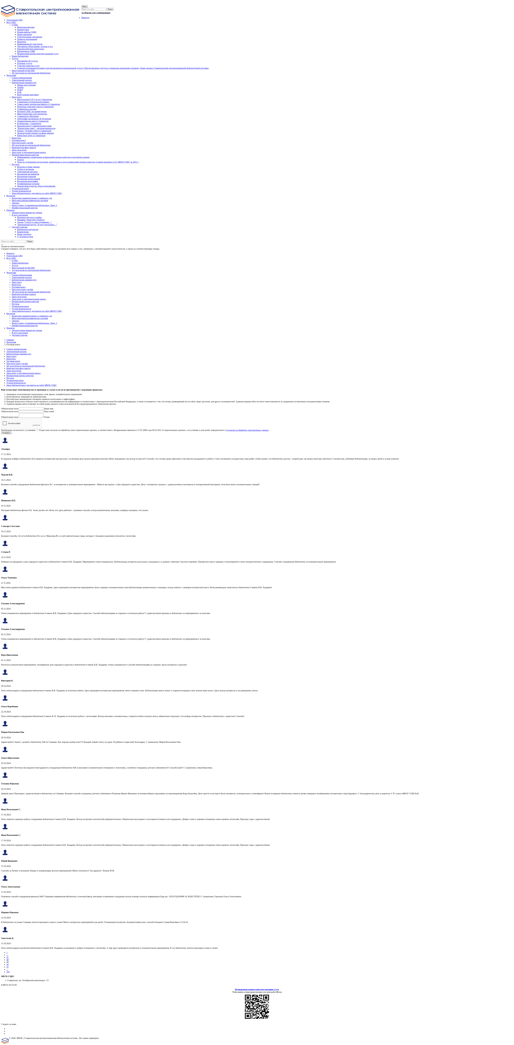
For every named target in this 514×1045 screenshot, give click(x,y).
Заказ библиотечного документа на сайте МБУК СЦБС (37, 311)
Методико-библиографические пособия (30, 318)
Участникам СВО (14, 256)
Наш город (17, 282)
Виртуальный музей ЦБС (23, 268)
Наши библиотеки (20, 263)
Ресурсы (15, 304)
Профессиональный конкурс (25, 325)
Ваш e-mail (49, 411)
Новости (10, 253)
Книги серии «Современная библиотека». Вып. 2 (34, 323)
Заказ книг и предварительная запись (29, 299)
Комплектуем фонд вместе (24, 294)
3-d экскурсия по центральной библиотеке (31, 270)
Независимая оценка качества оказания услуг (257, 989)
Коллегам (10, 313)
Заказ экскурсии (19, 297)
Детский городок (19, 335)
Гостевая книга (19, 287)
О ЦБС (15, 260)
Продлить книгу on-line (22, 289)
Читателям (11, 272)
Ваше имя (48, 408)
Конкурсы (16, 285)
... (7, 955)
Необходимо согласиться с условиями (18, 430)
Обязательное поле (9, 408)
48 (7, 960)
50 (7, 964)
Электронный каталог (22, 277)
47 (7, 957)
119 (8, 972)
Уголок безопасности (21, 309)
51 (7, 967)
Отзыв (47, 417)
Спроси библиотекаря (22, 275)
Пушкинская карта (20, 306)
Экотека (15, 321)
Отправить (6, 433)
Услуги (15, 265)
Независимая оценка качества (25, 301)
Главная (10, 340)
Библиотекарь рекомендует (24, 280)
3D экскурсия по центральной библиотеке (31, 292)
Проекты (10, 328)
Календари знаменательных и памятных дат (32, 316)
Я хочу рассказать (20, 333)
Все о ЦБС (11, 258)
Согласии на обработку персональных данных (247, 430)
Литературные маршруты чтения (27, 330)
